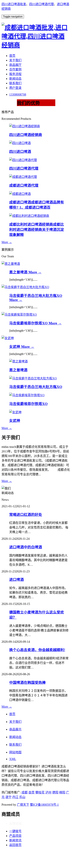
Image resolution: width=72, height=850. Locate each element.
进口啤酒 (16, 580)
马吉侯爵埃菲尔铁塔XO (29, 323)
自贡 (31, 792)
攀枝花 (40, 792)
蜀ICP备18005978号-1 (44, 804)
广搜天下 (23, 804)
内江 (15, 797)
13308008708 (17, 94)
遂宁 (8, 797)
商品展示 (15, 729)
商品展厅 (15, 64)
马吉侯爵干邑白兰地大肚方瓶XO (35, 296)
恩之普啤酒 (18, 272)
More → (7, 242)
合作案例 (15, 69)
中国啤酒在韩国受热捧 (27, 683)
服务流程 (15, 74)
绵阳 (62, 792)
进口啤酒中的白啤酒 (25, 547)
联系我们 (15, 83)
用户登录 (15, 87)
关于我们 (15, 60)
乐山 (22, 797)
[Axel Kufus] (11, 263)
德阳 (55, 792)
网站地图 (15, 752)
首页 (12, 55)
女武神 (15, 347)
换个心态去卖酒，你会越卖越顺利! (37, 650)
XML (12, 759)
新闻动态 (15, 78)
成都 (25, 792)
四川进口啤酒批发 (14, 4)
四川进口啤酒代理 (41, 4)
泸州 (48, 792)
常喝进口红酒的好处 (25, 515)
